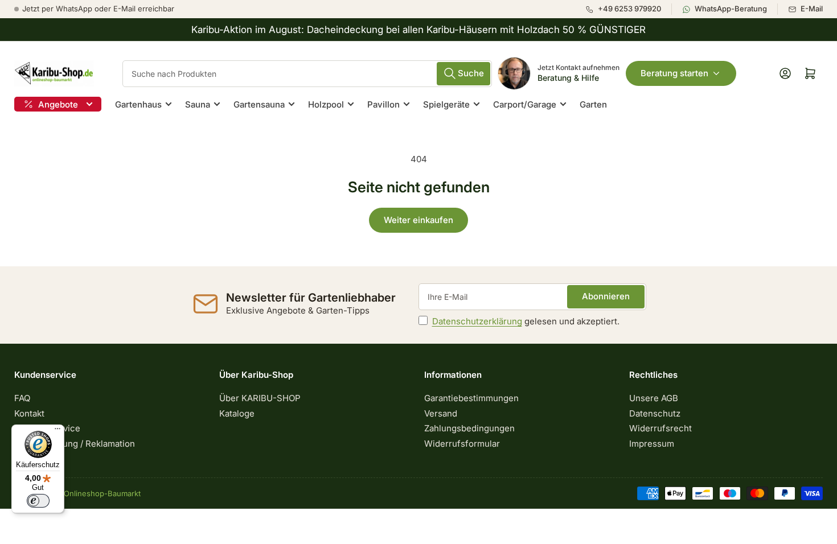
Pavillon (383, 104)
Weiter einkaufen (418, 220)
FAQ (22, 398)
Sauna (197, 104)
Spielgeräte (446, 104)
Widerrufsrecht (660, 428)
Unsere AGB (653, 398)
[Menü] (57, 431)
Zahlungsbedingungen (469, 428)
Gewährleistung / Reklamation (74, 443)
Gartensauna (259, 104)
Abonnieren (606, 296)
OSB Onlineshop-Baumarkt (93, 493)
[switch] (38, 501)
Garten (593, 104)
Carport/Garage (524, 104)
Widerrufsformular (462, 443)
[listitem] (628, 9)
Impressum (651, 443)
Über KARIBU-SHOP (260, 398)
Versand (440, 413)
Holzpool (326, 104)
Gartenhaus (138, 104)
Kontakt (29, 413)
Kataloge (237, 413)
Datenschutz (654, 413)
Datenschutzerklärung (477, 321)
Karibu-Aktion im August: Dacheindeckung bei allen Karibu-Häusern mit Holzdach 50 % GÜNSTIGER (418, 29)
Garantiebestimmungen (471, 398)
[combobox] (307, 73)
